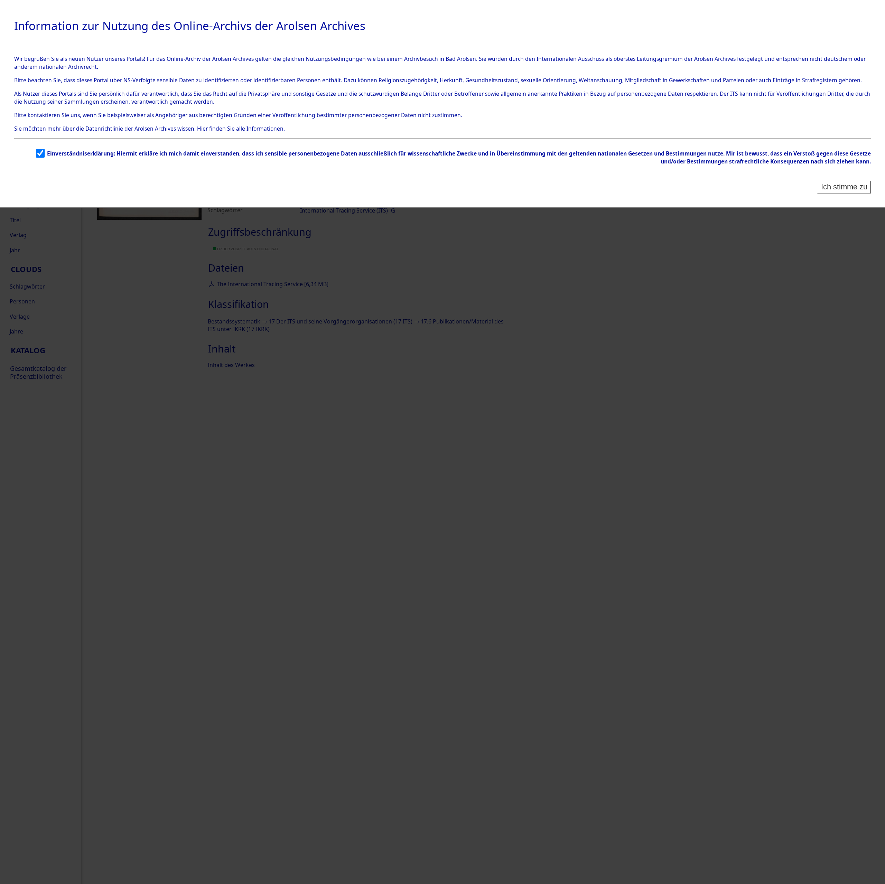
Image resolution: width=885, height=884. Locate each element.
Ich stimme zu (844, 186)
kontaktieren (44, 115)
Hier (202, 128)
